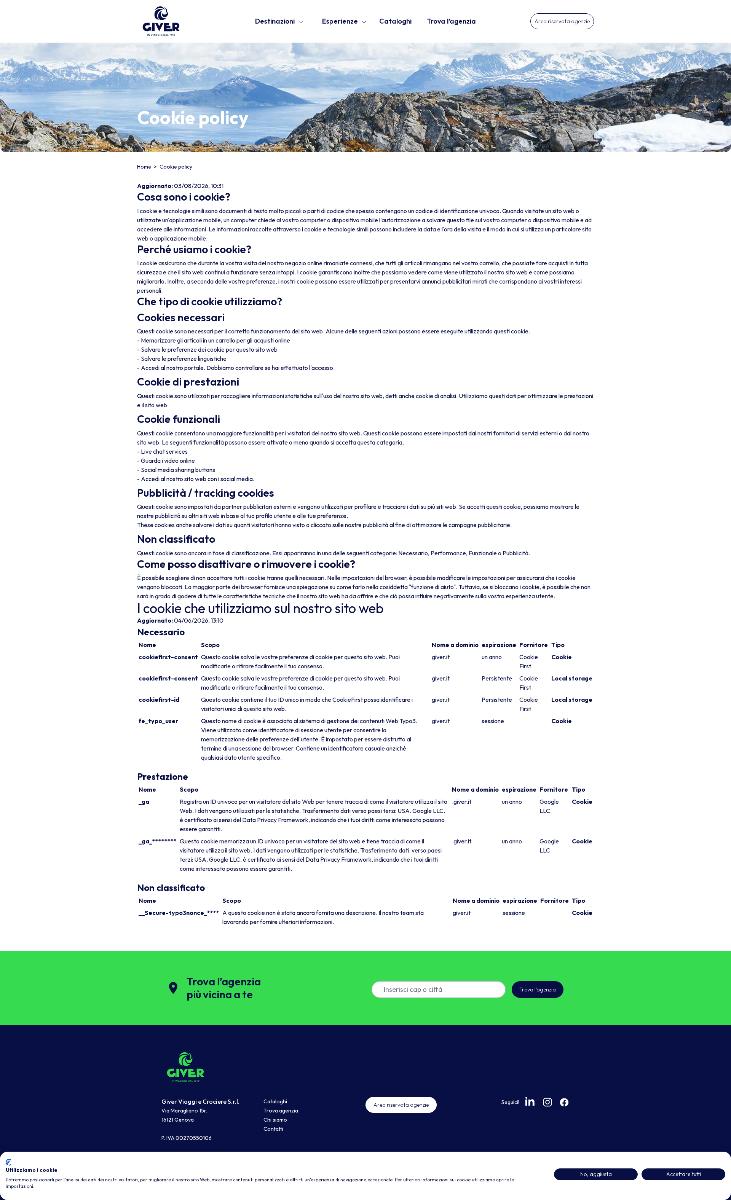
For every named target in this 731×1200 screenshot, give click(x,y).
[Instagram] (547, 1102)
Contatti (273, 1128)
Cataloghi (395, 21)
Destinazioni (275, 21)
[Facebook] (564, 1102)
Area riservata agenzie (562, 21)
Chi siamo (275, 1119)
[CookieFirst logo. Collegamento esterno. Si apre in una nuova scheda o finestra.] (8, 1162)
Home (144, 166)
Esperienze (340, 21)
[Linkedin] (530, 1101)
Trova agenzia (280, 1110)
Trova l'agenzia (451, 21)
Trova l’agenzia (537, 989)
